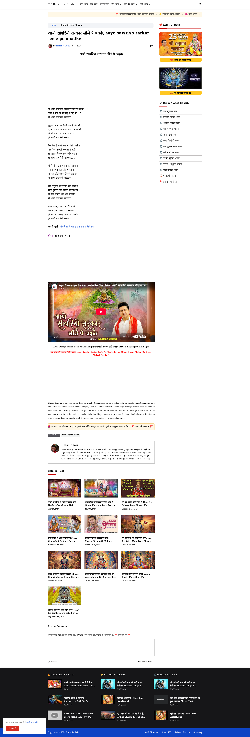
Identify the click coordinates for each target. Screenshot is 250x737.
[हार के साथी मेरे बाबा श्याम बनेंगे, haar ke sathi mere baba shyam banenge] (138, 524)
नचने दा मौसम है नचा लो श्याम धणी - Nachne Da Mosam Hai (62, 504)
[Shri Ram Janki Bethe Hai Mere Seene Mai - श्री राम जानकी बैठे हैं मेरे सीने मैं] (55, 715)
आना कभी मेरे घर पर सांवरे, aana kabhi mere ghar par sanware (136, 576)
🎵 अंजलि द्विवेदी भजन (169, 123)
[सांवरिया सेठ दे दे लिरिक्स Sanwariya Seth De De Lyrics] (55, 699)
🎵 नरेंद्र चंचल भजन (169, 152)
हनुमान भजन (104, 4)
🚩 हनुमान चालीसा (168, 182)
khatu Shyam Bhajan (71, 25)
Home (53, 25)
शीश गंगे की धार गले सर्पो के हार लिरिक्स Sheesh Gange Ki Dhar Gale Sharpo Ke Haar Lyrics (131, 684)
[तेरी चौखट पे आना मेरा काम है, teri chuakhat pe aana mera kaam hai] (64, 524)
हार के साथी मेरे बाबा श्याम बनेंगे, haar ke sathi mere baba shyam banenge (137, 540)
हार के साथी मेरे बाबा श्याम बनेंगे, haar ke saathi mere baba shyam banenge (63, 612)
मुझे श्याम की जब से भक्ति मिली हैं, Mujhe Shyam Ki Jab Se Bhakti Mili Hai (130, 715)
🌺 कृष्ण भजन (159, 14)
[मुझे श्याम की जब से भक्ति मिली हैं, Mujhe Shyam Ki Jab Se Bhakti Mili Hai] (108, 715)
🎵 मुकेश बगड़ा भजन (169, 129)
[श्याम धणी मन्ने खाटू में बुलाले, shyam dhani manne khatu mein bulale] (64, 560)
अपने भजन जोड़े (32, 722)
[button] (199, 4)
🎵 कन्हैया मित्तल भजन (169, 117)
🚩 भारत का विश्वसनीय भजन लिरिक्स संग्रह (102, 14)
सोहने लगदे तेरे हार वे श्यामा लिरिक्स (77, 227)
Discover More (145, 661)
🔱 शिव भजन (192, 14)
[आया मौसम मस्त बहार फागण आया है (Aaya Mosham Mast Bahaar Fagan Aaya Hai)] (101, 488)
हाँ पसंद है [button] (12, 728)
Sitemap (197, 732)
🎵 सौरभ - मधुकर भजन (170, 164)
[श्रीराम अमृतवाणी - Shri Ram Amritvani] (108, 699)
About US (166, 732)
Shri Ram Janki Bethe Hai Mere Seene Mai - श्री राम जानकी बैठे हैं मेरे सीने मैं (78, 715)
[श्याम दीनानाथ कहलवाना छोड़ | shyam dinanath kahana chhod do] (101, 524)
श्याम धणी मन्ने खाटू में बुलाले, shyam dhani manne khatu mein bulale (63, 576)
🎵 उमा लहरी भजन (168, 135)
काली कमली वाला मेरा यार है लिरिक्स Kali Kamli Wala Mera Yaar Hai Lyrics (79, 684)
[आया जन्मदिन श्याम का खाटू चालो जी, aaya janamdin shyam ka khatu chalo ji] (101, 560)
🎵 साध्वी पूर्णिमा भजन (169, 158)
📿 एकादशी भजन (167, 176)
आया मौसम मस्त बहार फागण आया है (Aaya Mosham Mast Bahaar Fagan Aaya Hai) (100, 504)
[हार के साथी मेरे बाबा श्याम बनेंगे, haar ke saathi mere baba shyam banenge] (64, 596)
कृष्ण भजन (84, 4)
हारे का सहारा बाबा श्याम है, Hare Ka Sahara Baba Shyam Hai (137, 504)
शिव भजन (93, 4)
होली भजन (144, 4)
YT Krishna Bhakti (62, 4)
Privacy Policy (182, 732)
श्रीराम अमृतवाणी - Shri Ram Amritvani (130, 700)
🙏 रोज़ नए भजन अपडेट (137, 14)
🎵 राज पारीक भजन (168, 170)
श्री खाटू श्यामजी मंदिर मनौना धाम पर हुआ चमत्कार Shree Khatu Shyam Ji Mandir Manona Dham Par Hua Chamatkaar (185, 700)
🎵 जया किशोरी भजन (169, 141)
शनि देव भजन (129, 4)
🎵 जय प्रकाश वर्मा (168, 111)
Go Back (53, 661)
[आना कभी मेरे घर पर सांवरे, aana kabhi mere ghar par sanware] (138, 560)
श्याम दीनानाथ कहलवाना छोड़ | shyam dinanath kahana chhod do (99, 540)
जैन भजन (115, 4)
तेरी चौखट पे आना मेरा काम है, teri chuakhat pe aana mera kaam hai (62, 540)
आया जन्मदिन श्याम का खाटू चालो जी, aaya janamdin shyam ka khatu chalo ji (99, 576)
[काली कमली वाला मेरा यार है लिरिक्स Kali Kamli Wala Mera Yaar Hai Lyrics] (55, 684)
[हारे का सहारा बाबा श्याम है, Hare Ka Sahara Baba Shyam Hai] (138, 488)
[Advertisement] (101, 83)
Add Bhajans (151, 732)
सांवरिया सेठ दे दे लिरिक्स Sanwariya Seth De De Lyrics (76, 700)
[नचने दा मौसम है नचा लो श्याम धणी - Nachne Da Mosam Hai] (64, 488)
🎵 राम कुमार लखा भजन (170, 146)
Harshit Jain (70, 445)
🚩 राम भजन (175, 14)
